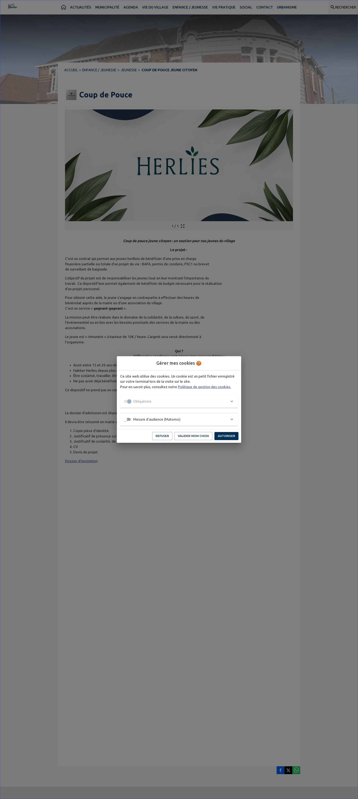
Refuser (162, 436)
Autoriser (226, 436)
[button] (179, 401)
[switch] (125, 419)
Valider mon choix (193, 436)
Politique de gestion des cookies (204, 387)
